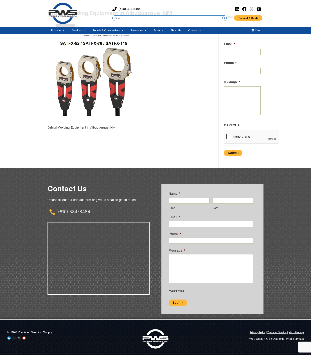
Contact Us (194, 30)
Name (174, 193)
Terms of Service (277, 332)
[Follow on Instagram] (19, 338)
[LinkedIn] (237, 9)
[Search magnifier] (223, 18)
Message (232, 81)
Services (77, 30)
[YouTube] (258, 9)
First (172, 207)
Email (229, 44)
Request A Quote (248, 18)
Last (215, 207)
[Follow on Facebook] (14, 338)
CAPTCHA (232, 125)
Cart (257, 30)
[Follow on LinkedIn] (9, 338)
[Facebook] (245, 9)
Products (56, 30)
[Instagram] (252, 9)
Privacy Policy (257, 332)
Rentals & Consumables (106, 30)
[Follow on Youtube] (24, 338)
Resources (137, 30)
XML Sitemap (296, 332)
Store (157, 30)
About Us (176, 30)
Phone (230, 63)
